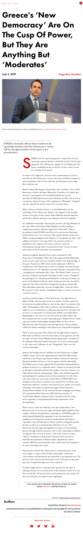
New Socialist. (10, 3)
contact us (47, 487)
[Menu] (81, 3)
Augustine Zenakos (70, 74)
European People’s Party (51, 129)
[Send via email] (32, 526)
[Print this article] (53, 526)
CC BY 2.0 (64, 129)
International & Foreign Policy (70, 498)
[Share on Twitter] (39, 526)
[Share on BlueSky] (46, 526)
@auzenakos (74, 505)
